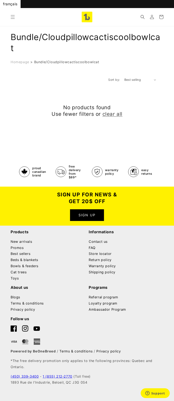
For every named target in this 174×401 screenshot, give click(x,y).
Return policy (100, 260)
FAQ (92, 248)
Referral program (103, 297)
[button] (12, 17)
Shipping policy (102, 272)
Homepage (20, 62)
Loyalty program (103, 303)
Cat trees (19, 272)
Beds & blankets (24, 260)
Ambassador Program (107, 309)
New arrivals (21, 241)
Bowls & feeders (24, 266)
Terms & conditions (27, 303)
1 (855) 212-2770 (57, 376)
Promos (17, 248)
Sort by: (114, 79)
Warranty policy (102, 266)
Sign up (87, 215)
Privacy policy (23, 309)
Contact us (98, 241)
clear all (112, 114)
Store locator (100, 253)
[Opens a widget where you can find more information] (155, 393)
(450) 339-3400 (25, 376)
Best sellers (20, 253)
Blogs (15, 297)
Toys (15, 278)
